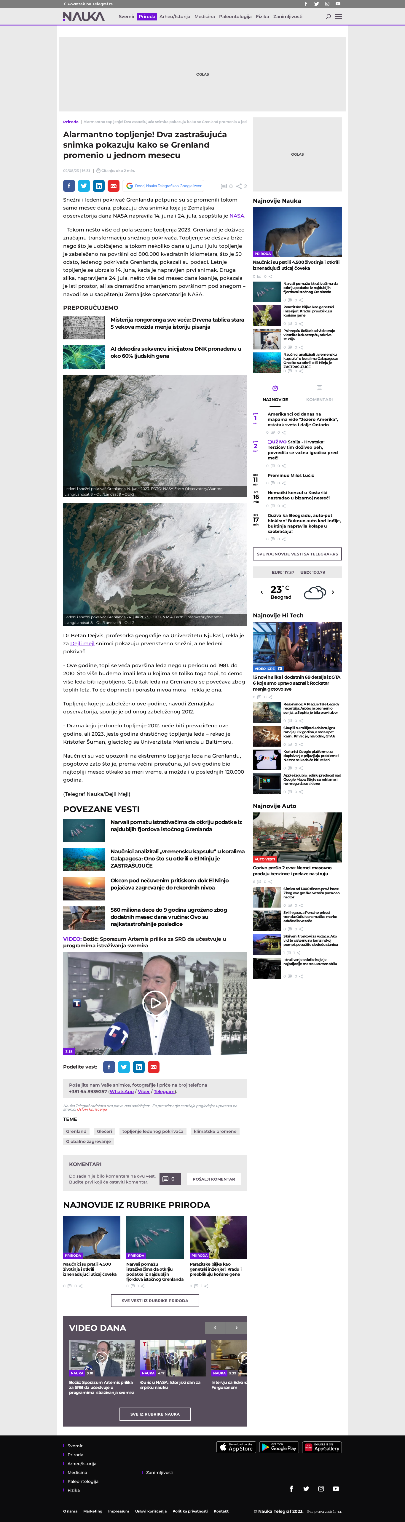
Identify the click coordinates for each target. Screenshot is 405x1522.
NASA (236, 216)
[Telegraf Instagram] (327, 4)
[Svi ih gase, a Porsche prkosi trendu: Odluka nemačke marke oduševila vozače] (267, 921)
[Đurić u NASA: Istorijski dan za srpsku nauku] (173, 1358)
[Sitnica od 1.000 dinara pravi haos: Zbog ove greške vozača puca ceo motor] (267, 897)
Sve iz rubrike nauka (155, 1414)
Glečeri (104, 1131)
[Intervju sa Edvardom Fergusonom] (244, 1358)
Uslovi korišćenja (92, 1109)
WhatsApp (122, 1091)
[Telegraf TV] (338, 4)
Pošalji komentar (214, 1179)
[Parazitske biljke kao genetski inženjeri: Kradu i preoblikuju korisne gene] (218, 1237)
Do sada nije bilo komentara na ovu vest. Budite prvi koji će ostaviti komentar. (112, 1179)
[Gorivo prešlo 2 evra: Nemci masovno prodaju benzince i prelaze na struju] (297, 837)
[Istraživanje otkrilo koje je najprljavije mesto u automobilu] (267, 968)
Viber (144, 1091)
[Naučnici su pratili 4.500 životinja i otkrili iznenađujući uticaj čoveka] (91, 1237)
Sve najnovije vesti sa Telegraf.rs (297, 554)
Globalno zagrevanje (88, 1141)
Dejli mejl (82, 643)
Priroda (71, 121)
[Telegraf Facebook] (306, 4)
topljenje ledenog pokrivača (153, 1131)
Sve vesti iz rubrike (155, 1300)
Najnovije (277, 200)
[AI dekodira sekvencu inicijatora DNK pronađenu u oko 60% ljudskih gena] (84, 357)
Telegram (164, 1091)
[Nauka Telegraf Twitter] (317, 4)
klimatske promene (215, 1131)
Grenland (76, 1131)
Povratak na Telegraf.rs (90, 3)
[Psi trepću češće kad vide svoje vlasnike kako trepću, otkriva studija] (267, 339)
